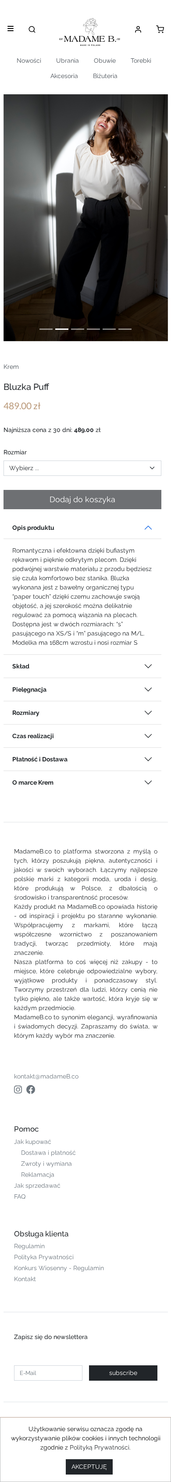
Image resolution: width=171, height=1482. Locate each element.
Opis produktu (33, 527)
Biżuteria (105, 75)
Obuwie (105, 60)
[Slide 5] (109, 329)
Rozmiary (25, 712)
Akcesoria (64, 75)
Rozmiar (15, 452)
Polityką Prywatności (99, 1447)
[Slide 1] (46, 329)
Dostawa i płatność (48, 1152)
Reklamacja (37, 1174)
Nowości (29, 60)
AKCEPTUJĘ (89, 1466)
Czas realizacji (33, 735)
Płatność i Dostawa (40, 759)
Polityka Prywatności (44, 1257)
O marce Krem (32, 782)
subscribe (123, 1372)
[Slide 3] (77, 329)
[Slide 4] (93, 329)
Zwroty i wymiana (46, 1163)
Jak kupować (32, 1141)
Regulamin (29, 1246)
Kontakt (25, 1278)
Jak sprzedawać (37, 1185)
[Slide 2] (61, 329)
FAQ (19, 1196)
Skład (20, 666)
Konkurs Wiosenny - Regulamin (59, 1267)
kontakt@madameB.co (46, 1076)
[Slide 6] (125, 329)
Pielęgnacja (29, 689)
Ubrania (67, 60)
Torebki (141, 60)
